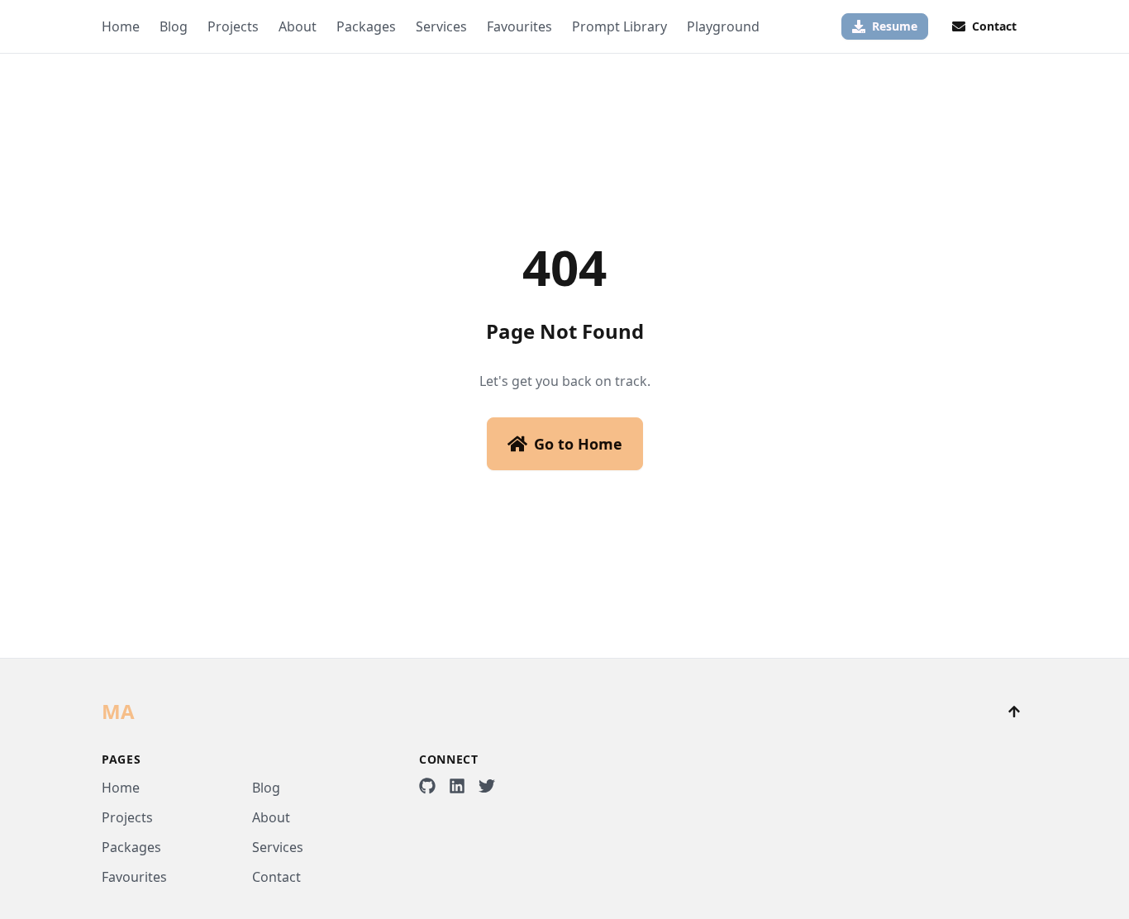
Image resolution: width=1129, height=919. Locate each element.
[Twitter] (487, 786)
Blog (174, 26)
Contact (276, 877)
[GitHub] (427, 786)
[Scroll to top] (1014, 711)
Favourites (519, 26)
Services (441, 26)
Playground (723, 26)
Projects (233, 26)
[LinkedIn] (457, 786)
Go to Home (578, 444)
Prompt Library (619, 26)
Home (121, 26)
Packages (366, 26)
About (298, 26)
